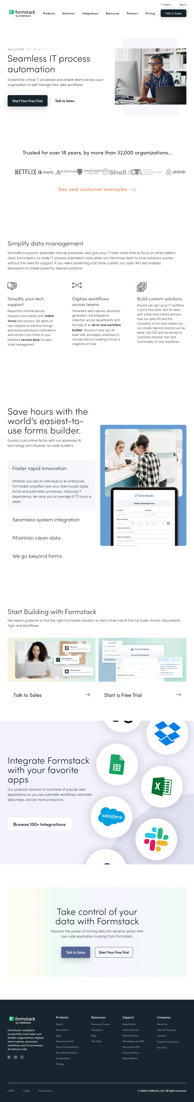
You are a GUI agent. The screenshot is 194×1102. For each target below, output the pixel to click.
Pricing (150, 13)
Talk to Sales (173, 13)
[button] (49, 13)
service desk (30, 340)
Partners (132, 13)
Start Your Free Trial (28, 100)
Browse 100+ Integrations (39, 824)
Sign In (182, 4)
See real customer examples (92, 188)
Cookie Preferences (168, 1041)
